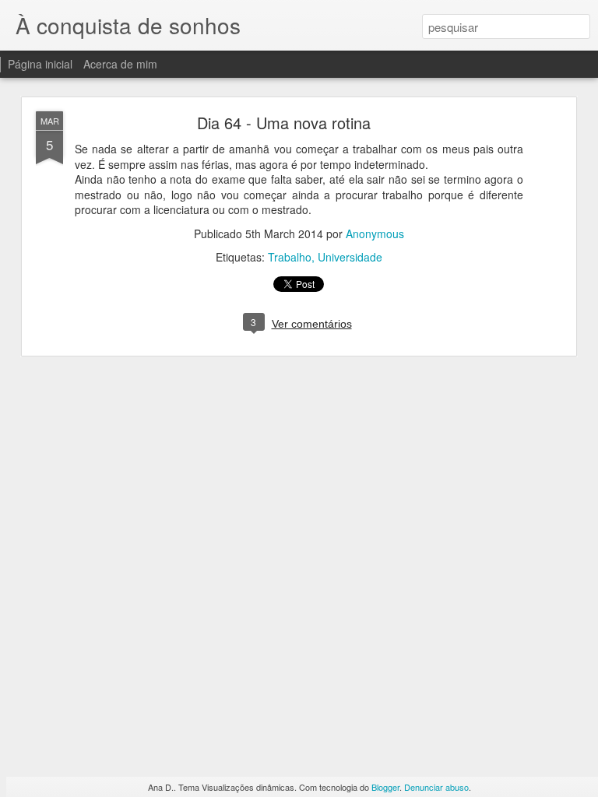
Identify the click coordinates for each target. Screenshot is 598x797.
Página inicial (40, 64)
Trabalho (289, 257)
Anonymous (375, 233)
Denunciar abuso (436, 787)
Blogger (385, 787)
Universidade (350, 257)
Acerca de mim (120, 64)
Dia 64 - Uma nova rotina (284, 122)
